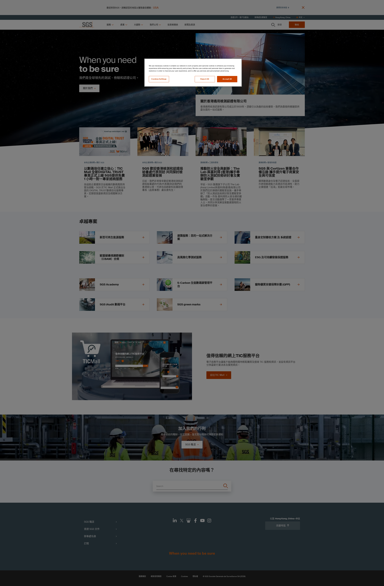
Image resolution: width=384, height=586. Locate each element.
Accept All (227, 79)
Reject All (204, 79)
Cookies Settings (158, 79)
